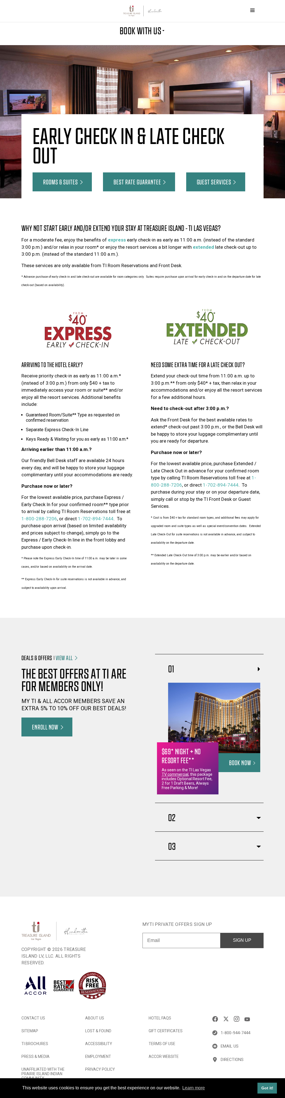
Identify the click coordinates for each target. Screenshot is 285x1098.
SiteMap (29, 1031)
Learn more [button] (193, 1087)
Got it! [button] (267, 1088)
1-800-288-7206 (39, 518)
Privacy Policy (100, 1069)
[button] (62, 181)
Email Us (230, 1046)
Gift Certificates (166, 1031)
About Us (94, 1018)
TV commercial (175, 774)
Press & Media (35, 1056)
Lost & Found (98, 1031)
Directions (232, 1059)
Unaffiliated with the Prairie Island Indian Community (43, 1073)
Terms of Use (162, 1043)
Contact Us (33, 1018)
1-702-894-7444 (96, 518)
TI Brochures (34, 1043)
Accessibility (98, 1043)
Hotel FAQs (160, 1018)
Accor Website (164, 1056)
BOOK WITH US (140, 30)
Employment (98, 1056)
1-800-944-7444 (235, 1032)
